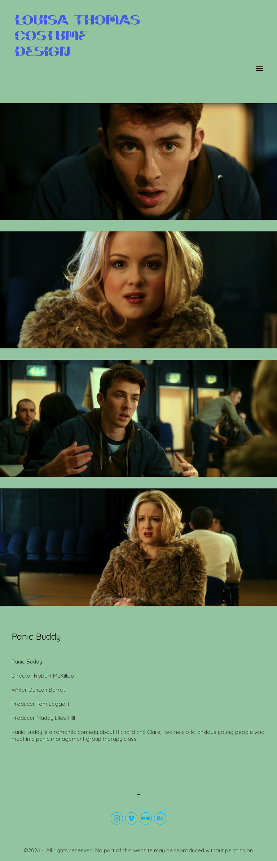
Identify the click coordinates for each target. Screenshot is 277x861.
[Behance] (160, 818)
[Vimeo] (131, 818)
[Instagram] (117, 818)
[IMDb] (146, 818)
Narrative (23, 647)
